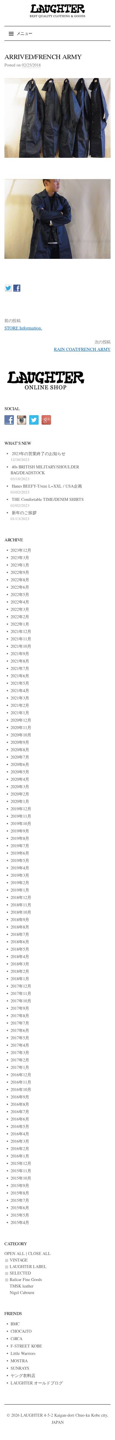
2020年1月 (20, 801)
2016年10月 (21, 1089)
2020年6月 (20, 764)
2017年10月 (21, 1001)
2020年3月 (20, 786)
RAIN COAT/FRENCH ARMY (82, 349)
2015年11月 (21, 1170)
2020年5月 (20, 772)
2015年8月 (20, 1193)
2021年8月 (20, 661)
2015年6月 (20, 1207)
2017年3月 (20, 1052)
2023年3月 (20, 557)
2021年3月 (20, 698)
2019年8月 (20, 838)
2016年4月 (20, 1134)
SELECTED (20, 1273)
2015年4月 (20, 1222)
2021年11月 (21, 639)
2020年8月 (20, 749)
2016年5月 (20, 1126)
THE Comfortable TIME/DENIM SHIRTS (48, 499)
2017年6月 (20, 1030)
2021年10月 (21, 646)
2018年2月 (20, 971)
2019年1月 (20, 890)
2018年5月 (20, 949)
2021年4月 (20, 690)
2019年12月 (21, 808)
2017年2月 (20, 1060)
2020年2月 (20, 794)
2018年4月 (20, 956)
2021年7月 (20, 668)
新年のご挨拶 (24, 512)
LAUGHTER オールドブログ (37, 1383)
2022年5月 (20, 594)
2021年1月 (20, 712)
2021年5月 (20, 683)
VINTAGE (19, 1260)
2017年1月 (20, 1067)
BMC (15, 1324)
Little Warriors (23, 1353)
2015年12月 (21, 1163)
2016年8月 (20, 1104)
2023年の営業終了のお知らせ (38, 453)
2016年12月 (21, 1074)
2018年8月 (20, 927)
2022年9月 (20, 572)
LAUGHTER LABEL (28, 1266)
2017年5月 (20, 1037)
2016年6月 (20, 1119)
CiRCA (16, 1338)
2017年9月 (20, 1008)
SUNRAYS (20, 1368)
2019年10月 (21, 823)
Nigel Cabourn (22, 1292)
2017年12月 (21, 986)
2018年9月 (20, 919)
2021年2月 (20, 705)
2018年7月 (20, 934)
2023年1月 (20, 565)
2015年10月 (21, 1178)
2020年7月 (20, 757)
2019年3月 (20, 875)
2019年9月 (20, 831)
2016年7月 (20, 1111)
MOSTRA (19, 1360)
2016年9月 (20, 1097)
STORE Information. (23, 328)
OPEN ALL (14, 1253)
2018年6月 (20, 941)
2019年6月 (20, 853)
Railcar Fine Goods (26, 1279)
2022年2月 (20, 616)
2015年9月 (20, 1185)
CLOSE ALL (39, 1253)
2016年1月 (20, 1156)
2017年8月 (20, 1015)
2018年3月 (20, 964)
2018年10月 (21, 912)
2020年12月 (21, 720)
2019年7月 (20, 845)
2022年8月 (20, 579)
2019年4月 (20, 868)
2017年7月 (20, 1023)
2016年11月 (21, 1082)
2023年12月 (21, 550)
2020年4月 (20, 779)
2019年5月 (20, 860)
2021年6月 (20, 675)
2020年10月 (21, 735)
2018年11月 (21, 904)
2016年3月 (20, 1141)
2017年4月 (20, 1045)
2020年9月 (20, 742)
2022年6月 (20, 587)
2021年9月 (20, 653)
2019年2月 (20, 882)
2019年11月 (21, 816)
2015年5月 (20, 1215)
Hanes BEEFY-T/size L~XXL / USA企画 (47, 486)
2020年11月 (21, 727)
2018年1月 (20, 978)
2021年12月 (21, 631)
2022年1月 (20, 624)
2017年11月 (21, 993)
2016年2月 (20, 1148)
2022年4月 (20, 602)
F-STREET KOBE (26, 1346)
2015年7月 (20, 1200)
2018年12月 (21, 897)
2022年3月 (20, 609)
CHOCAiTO (21, 1331)
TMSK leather (22, 1286)
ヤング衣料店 (23, 1375)
